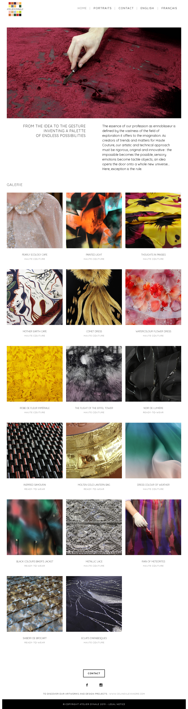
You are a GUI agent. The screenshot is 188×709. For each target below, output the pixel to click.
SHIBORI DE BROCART (35, 638)
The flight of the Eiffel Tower (94, 408)
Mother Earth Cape (35, 331)
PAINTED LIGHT (94, 254)
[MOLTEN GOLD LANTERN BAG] (94, 450)
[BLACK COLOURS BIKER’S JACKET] (35, 527)
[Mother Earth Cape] (35, 297)
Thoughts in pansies (153, 254)
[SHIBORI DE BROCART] (35, 604)
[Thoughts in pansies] (153, 220)
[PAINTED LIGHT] (94, 220)
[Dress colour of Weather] (153, 450)
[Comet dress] (94, 297)
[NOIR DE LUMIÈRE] (153, 374)
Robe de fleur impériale (35, 408)
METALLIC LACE (94, 561)
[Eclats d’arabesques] (94, 604)
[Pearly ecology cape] (35, 220)
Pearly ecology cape (34, 254)
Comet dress (94, 331)
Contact (94, 673)
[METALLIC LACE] (94, 527)
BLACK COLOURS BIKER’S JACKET (34, 561)
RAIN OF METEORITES (153, 561)
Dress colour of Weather (153, 484)
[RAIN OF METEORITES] (153, 527)
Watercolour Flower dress (153, 331)
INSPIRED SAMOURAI (35, 484)
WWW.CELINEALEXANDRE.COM (127, 693)
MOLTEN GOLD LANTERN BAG (94, 484)
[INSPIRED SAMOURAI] (35, 450)
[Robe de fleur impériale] (35, 374)
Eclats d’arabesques (94, 638)
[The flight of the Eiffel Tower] (94, 374)
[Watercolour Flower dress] (153, 297)
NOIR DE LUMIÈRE (153, 408)
